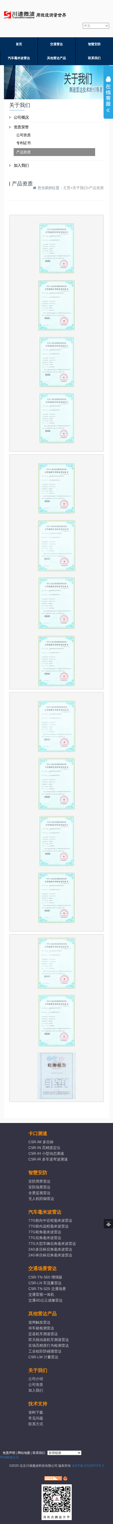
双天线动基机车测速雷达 (48, 1340)
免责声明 (9, 1453)
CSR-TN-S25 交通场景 (47, 1289)
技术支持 (37, 1403)
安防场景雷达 (39, 1187)
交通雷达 (56, 44)
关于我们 (80, 188)
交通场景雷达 (42, 1268)
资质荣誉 (21, 127)
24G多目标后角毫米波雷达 (50, 1249)
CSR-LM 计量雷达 (43, 1357)
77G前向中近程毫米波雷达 (50, 1220)
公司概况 (21, 117)
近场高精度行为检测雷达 (48, 1345)
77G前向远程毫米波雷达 (48, 1226)
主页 (66, 188)
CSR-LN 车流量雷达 (44, 1283)
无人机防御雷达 (41, 1199)
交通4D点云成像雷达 (45, 1300)
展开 (108, 95)
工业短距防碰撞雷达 (44, 1351)
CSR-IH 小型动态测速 (46, 1153)
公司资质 (23, 135)
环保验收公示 (9, 1457)
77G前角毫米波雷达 (44, 1232)
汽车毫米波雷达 (19, 58)
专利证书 (23, 143)
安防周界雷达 (39, 1181)
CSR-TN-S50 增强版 (45, 1277)
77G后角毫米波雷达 (44, 1238)
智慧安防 (94, 44)
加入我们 (21, 165)
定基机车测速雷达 (43, 1334)
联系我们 (94, 58)
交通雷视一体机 (41, 1294)
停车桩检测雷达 (41, 1328)
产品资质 (23, 152)
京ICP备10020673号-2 (88, 1466)
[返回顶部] (108, 1223)
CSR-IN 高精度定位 (44, 1148)
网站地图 (24, 1453)
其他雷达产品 (56, 58)
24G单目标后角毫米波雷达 (50, 1255)
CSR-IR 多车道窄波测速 (48, 1159)
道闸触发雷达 (39, 1322)
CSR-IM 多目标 (41, 1142)
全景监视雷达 (39, 1193)
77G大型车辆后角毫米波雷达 (51, 1243)
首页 (19, 44)
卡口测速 (37, 1133)
